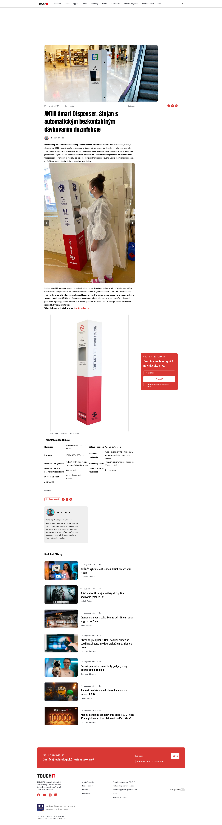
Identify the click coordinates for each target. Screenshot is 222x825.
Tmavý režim (175, 789)
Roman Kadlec (86, 625)
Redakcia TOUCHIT (87, 577)
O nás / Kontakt (88, 782)
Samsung (94, 4)
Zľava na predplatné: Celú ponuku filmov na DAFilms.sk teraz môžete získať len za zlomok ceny (106, 643)
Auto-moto (115, 4)
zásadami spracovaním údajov (154, 761)
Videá (67, 4)
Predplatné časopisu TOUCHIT (124, 782)
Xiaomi (104, 4)
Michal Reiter (86, 601)
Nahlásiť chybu (51, 499)
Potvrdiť (159, 379)
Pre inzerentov (87, 786)
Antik (51, 482)
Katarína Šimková (88, 651)
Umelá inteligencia (131, 4)
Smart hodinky (148, 4)
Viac (159, 4)
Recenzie (57, 4)
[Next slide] (132, 223)
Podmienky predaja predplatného (125, 790)
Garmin (84, 4)
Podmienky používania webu (123, 786)
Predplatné (86, 794)
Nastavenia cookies (120, 797)
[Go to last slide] (46, 223)
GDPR (115, 793)
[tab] (87, 281)
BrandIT (85, 790)
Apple (75, 4)
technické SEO (42, 818)
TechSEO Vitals (61, 818)
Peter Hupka (57, 137)
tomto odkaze (81, 308)
